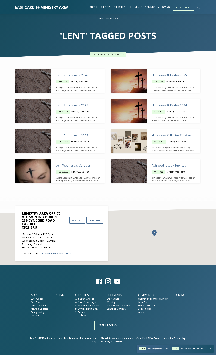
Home (100, 18)
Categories (98, 54)
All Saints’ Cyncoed (84, 298)
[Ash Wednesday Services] (33, 171)
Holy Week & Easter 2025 (169, 75)
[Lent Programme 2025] (33, 111)
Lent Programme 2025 (72, 105)
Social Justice (144, 308)
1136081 (118, 341)
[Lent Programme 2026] (33, 81)
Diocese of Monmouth (81, 338)
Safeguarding (37, 312)
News (109, 18)
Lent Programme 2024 (72, 135)
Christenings (113, 298)
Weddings (112, 302)
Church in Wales (110, 338)
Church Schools (39, 305)
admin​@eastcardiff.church (56, 253)
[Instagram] (108, 281)
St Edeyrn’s (80, 312)
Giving (166, 7)
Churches (119, 7)
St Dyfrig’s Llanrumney (86, 308)
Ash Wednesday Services (73, 165)
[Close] (210, 348)
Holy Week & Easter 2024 (169, 105)
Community (152, 7)
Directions (94, 220)
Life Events (135, 7)
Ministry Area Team (80, 81)
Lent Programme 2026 (72, 75)
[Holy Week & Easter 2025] (129, 81)
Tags (109, 54)
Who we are (37, 298)
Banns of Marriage (116, 308)
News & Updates (39, 308)
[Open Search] (199, 7)
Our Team (36, 302)
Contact (35, 315)
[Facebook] (99, 281)
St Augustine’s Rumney (87, 305)
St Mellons (80, 315)
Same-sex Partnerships (118, 305)
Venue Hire (143, 312)
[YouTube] (117, 281)
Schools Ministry (146, 305)
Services (106, 7)
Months (119, 54)
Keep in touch (183, 7)
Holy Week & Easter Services (171, 135)
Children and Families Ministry (153, 298)
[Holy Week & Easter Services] (129, 141)
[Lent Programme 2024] (33, 141)
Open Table (144, 302)
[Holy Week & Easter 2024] (129, 111)
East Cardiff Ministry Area (41, 7)
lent (116, 18)
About (94, 7)
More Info (77, 220)
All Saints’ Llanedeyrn (86, 302)
